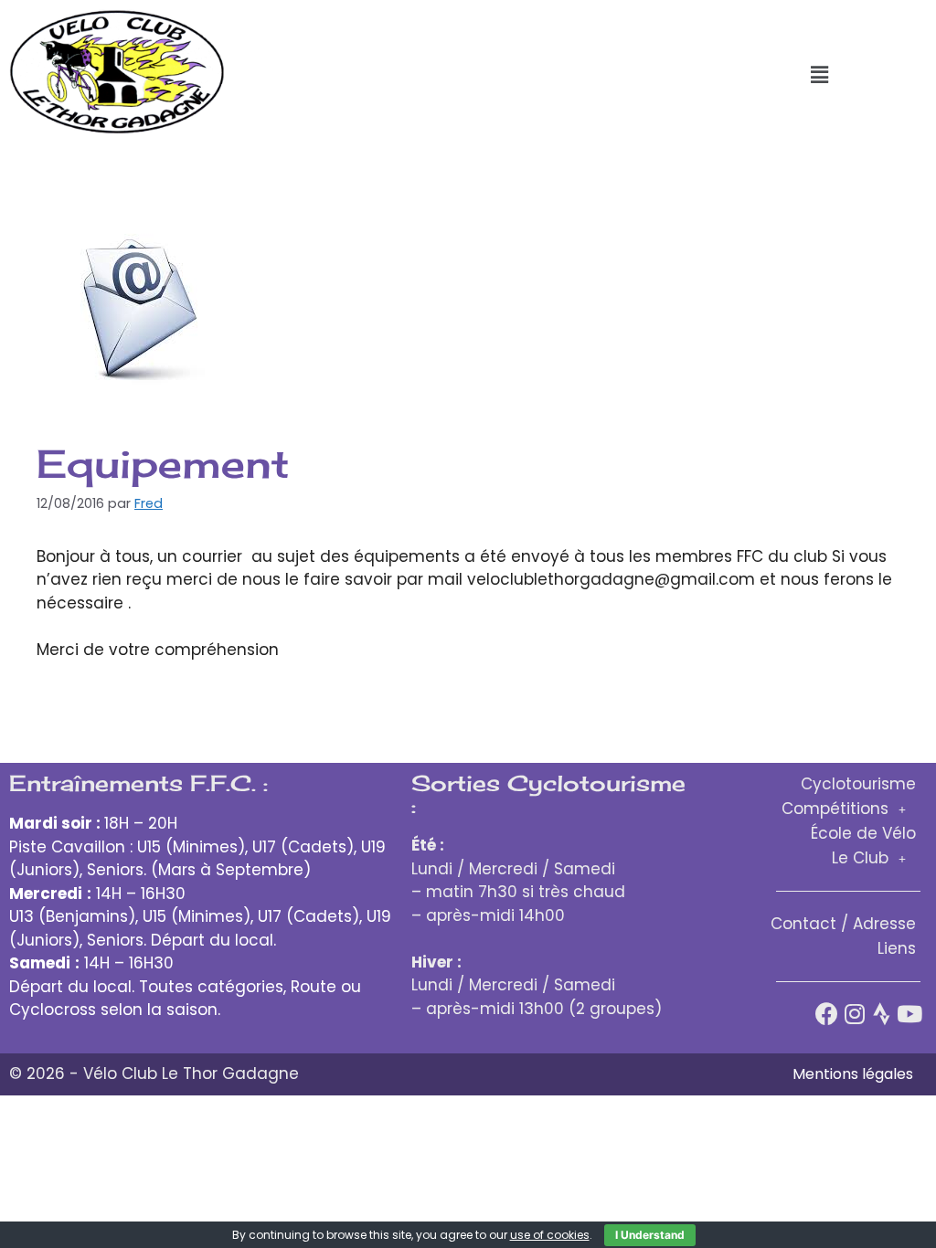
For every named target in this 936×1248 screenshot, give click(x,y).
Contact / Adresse (843, 924)
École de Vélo (863, 833)
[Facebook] (826, 1013)
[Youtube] (909, 1013)
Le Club (860, 858)
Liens (897, 948)
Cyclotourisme (858, 784)
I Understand (650, 1235)
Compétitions (835, 809)
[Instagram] (854, 1013)
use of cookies (550, 1235)
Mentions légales (852, 1073)
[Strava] (881, 1013)
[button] (819, 75)
